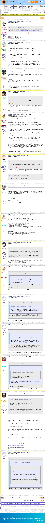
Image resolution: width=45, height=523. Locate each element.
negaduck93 (4, 77)
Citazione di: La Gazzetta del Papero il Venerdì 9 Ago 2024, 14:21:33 (22, 399)
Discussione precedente (8, 12)
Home (2, 6)
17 (14, 497)
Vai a (24, 500)
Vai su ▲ (41, 513)
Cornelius (4, 120)
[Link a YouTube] (40, 521)
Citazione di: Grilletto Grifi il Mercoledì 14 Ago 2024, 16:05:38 (21, 273)
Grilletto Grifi (4, 98)
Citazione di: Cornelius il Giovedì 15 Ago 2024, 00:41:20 (19, 248)
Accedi (38, 6)
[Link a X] (39, 521)
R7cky (4, 248)
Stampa (42, 18)
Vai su (2, 497)
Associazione (30, 6)
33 (16, 18)
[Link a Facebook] (37, 521)
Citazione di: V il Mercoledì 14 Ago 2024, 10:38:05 (18, 27)
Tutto (20, 18)
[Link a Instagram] (42, 521)
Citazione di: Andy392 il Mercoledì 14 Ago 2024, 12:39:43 (21, 306)
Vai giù (2, 18)
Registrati (43, 6)
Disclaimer (31, 518)
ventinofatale (4, 221)
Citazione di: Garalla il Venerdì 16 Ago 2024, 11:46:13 (19, 363)
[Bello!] (3, 38)
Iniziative (11, 6)
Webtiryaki (31, 513)
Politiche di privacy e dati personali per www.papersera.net (13, 518)
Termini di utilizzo (36, 513)
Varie (33, 6)
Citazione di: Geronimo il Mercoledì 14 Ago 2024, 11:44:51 (20, 161)
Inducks (15, 6)
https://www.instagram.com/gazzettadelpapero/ (16, 445)
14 (11, 18)
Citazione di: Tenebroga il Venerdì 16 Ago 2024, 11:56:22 (20, 458)
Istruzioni (27, 518)
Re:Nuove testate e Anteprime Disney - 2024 (18, 21)
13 (10, 18)
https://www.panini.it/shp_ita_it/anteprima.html (30, 30)
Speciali (24, 6)
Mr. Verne (4, 48)
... (9, 18)
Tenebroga (4, 362)
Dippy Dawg (4, 28)
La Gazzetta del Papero (4, 399)
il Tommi (4, 161)
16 (13, 497)
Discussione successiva (37, 12)
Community (20, 6)
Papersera (7, 6)
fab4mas (4, 191)
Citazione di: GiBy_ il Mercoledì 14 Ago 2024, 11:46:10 (19, 175)
